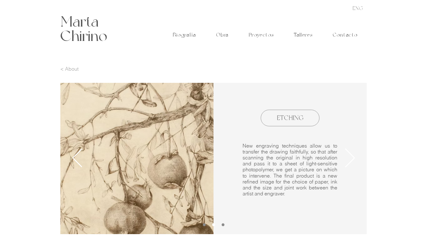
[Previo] (77, 158)
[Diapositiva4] (213, 224)
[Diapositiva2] (223, 224)
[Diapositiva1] (204, 224)
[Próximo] (350, 158)
